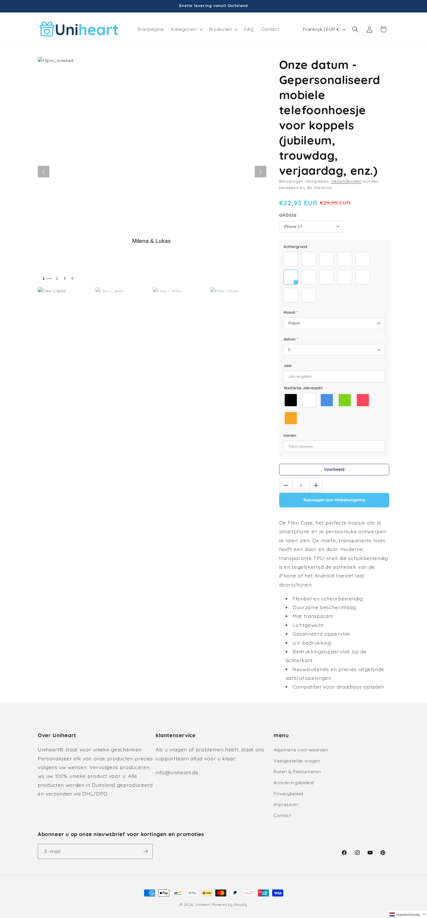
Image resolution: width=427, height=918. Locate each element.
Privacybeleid (288, 793)
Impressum (286, 804)
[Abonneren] (145, 851)
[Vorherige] (43, 171)
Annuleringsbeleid (293, 782)
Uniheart (203, 904)
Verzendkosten (346, 181)
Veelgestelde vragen (297, 761)
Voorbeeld (334, 469)
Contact (282, 815)
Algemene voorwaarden (301, 750)
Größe (288, 215)
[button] (186, 29)
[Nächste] (260, 171)
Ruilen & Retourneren (297, 771)
